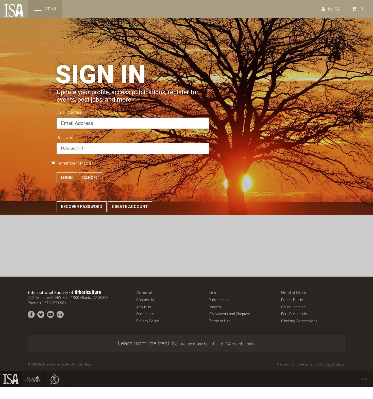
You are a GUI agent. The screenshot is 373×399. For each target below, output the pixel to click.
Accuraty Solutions (332, 364)
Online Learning (293, 307)
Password (66, 137)
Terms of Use (219, 321)
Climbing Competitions (299, 321)
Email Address (69, 112)
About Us (143, 307)
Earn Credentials (294, 314)
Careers (215, 307)
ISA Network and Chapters (229, 314)
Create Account (130, 206)
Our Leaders (146, 314)
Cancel (90, 177)
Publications (219, 300)
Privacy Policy (147, 321)
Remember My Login (75, 163)
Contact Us (145, 300)
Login (67, 177)
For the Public (292, 300)
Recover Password (81, 206)
